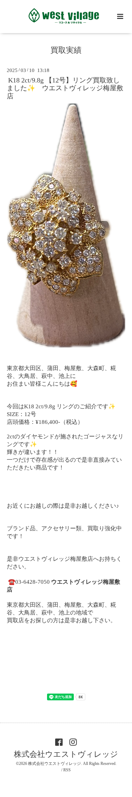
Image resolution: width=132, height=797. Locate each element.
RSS (67, 770)
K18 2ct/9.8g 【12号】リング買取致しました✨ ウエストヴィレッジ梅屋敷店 (65, 88)
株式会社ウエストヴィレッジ (66, 754)
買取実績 (66, 50)
